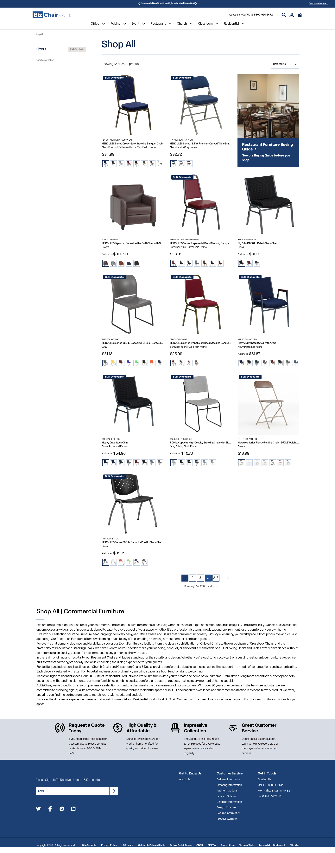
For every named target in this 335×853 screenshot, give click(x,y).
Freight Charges (226, 807)
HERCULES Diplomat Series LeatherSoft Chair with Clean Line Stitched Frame (132, 243)
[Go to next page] (228, 578)
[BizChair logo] (52, 14)
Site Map (294, 845)
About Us (184, 779)
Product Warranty (227, 819)
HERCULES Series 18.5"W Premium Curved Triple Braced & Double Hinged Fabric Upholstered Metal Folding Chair (200, 144)
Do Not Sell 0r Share (181, 845)
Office (95, 23)
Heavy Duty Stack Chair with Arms (257, 343)
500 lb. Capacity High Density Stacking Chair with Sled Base (200, 443)
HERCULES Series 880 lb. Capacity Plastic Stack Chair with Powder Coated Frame (132, 542)
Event (135, 23)
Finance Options (226, 796)
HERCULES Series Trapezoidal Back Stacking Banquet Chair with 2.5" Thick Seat (200, 243)
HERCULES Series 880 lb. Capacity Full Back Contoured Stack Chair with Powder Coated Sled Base (132, 343)
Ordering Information (229, 785)
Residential (231, 23)
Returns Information (229, 813)
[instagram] (62, 809)
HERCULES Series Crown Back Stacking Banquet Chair (132, 144)
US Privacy (128, 845)
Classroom (205, 23)
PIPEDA (212, 845)
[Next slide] (161, 163)
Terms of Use (228, 845)
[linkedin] (73, 809)
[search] (284, 15)
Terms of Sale (246, 845)
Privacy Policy (109, 845)
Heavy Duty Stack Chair (115, 443)
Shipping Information (229, 802)
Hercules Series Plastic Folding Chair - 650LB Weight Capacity (268, 443)
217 (215, 578)
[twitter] (38, 809)
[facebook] (50, 809)
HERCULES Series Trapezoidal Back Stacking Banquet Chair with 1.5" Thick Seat (200, 343)
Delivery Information (229, 779)
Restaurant (158, 23)
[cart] (299, 16)
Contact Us (264, 779)
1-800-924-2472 (263, 15)
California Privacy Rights (151, 845)
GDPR (199, 845)
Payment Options (227, 790)
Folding (115, 23)
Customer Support (318, 4)
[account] (291, 15)
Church (182, 23)
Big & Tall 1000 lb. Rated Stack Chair (257, 243)
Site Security (89, 845)
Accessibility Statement (272, 845)
